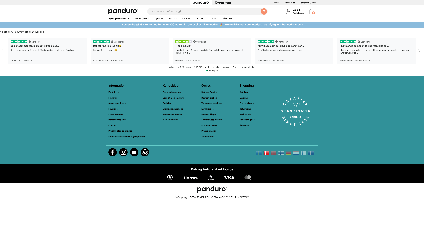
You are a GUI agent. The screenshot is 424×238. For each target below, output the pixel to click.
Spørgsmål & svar (308, 3)
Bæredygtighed (209, 98)
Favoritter (113, 109)
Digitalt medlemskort (173, 98)
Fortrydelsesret (247, 103)
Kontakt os (290, 3)
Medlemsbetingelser (172, 114)
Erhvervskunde (115, 114)
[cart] (311, 11)
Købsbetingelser (247, 120)
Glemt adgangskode (173, 109)
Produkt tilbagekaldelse (120, 131)
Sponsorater (207, 136)
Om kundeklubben (172, 92)
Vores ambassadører (211, 103)
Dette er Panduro (209, 92)
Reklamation (246, 114)
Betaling (244, 92)
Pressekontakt (208, 131)
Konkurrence (207, 109)
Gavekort (244, 125)
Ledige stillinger (209, 114)
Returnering (245, 109)
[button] (119, 18)
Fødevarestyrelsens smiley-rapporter (126, 136)
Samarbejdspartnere (211, 120)
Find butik (113, 98)
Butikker (276, 3)
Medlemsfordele (170, 120)
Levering (244, 98)
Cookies (112, 125)
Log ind (296, 10)
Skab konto (298, 13)
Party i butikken (209, 125)
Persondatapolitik (117, 120)
